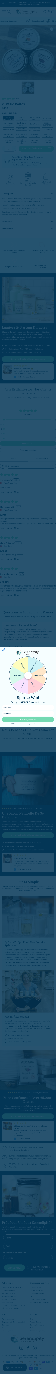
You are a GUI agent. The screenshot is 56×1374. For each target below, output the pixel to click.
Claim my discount (28, 720)
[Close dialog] (3, 649)
